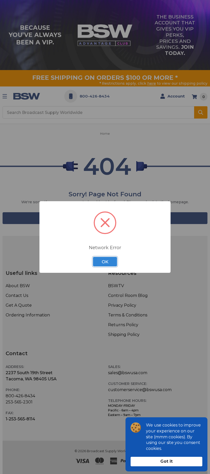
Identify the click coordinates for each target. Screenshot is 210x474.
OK (105, 261)
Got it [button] (166, 461)
